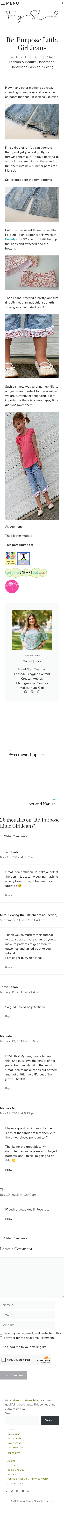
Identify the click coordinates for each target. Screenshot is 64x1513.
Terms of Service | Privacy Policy (28, 1479)
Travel (12, 1429)
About (11, 1461)
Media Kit (13, 1474)
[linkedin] (28, 1491)
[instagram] (6, 1491)
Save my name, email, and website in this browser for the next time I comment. (32, 1335)
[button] (62, 3)
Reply (8, 895)
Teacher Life (15, 1447)
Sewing (48, 67)
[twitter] (12, 1491)
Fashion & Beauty (22, 62)
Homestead (15, 1443)
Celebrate (14, 1453)
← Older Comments (13, 836)
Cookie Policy (16, 1470)
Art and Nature (42, 804)
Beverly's (11, 239)
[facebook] (17, 1491)
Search (10, 1413)
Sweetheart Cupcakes (28, 754)
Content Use (15, 1483)
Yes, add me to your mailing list (24, 1347)
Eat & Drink (14, 1438)
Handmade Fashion (25, 67)
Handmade (45, 62)
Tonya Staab (46, 57)
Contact (13, 1465)
